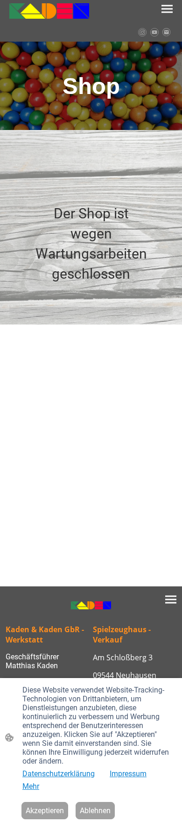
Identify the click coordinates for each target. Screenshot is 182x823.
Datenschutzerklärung (58, 773)
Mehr (30, 786)
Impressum (128, 773)
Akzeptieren (45, 810)
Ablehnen (95, 810)
